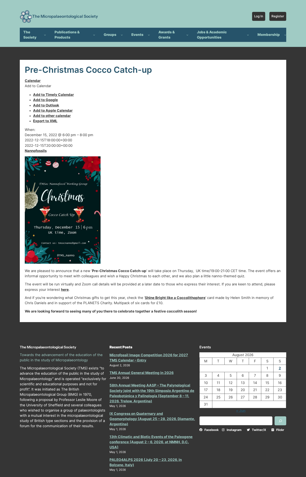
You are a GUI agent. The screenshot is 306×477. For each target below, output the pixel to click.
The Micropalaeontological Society (65, 16)
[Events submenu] (149, 35)
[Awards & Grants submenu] (187, 35)
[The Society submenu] (45, 35)
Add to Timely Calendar (53, 95)
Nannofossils (36, 151)
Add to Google (45, 100)
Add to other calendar (52, 116)
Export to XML (45, 121)
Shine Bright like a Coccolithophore (175, 298)
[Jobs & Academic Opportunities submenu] (248, 35)
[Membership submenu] (285, 35)
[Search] (280, 420)
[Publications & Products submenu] (94, 35)
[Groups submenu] (122, 35)
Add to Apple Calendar (53, 110)
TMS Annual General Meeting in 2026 (141, 373)
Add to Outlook (46, 105)
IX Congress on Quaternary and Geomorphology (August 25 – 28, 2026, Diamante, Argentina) (152, 419)
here (65, 289)
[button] (38, 86)
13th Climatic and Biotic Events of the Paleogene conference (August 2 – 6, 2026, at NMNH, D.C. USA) (151, 442)
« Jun (240, 411)
